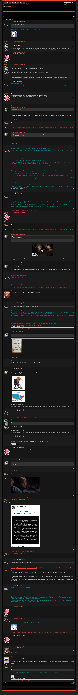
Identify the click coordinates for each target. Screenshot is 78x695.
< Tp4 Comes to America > (23, 39)
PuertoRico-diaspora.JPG (15, 402)
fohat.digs (5, 41)
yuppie (5, 646)
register (11, 6)
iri (4, 656)
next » (74, 15)
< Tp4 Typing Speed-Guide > (18, 127)
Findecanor (6, 360)
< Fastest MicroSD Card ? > (18, 39)
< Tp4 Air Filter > (70, 127)
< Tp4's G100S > (50, 127)
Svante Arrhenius (37, 362)
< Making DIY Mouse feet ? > (41, 127)
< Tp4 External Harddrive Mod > (66, 127)
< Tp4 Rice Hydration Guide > (24, 127)
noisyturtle (6, 52)
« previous (72, 15)
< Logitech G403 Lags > (34, 39)
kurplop (5, 553)
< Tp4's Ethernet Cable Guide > (55, 127)
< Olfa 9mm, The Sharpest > (29, 39)
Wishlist (16, 652)
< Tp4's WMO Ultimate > (46, 127)
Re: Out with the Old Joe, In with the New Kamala (19, 41)
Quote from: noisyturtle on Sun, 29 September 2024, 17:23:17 (18, 107)
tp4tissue (5, 122)
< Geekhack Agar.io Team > (35, 127)
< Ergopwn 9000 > (60, 127)
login (9, 6)
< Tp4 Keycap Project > (13, 127)
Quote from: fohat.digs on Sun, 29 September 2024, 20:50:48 (18, 132)
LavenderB (6, 290)
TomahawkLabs (6, 435)
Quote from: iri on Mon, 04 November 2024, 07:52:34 (17, 668)
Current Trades (13, 652)
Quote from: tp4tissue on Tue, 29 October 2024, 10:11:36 (17, 421)
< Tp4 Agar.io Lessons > (30, 127)
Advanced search (65, 3)
